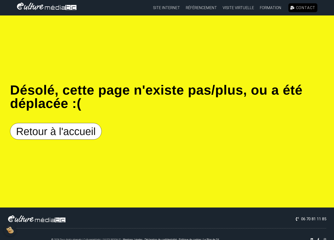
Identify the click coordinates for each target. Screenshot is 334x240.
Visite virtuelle (238, 7)
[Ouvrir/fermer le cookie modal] (10, 230)
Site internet (166, 7)
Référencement (201, 7)
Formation (270, 7)
